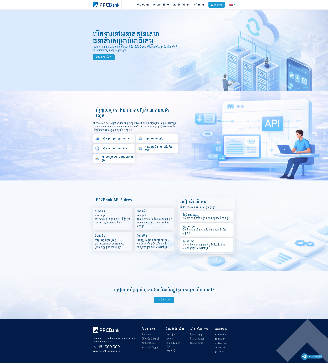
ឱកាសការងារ (147, 334)
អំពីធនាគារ (199, 4)
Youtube (221, 347)
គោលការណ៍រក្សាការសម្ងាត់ (173, 344)
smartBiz (217, 4)
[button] (232, 4)
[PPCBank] (107, 4)
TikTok (221, 351)
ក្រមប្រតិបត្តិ (170, 350)
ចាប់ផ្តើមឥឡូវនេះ (164, 299)
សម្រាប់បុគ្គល (143, 4)
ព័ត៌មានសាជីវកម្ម (148, 343)
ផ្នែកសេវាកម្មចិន (196, 343)
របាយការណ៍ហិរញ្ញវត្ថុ (150, 347)
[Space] (106, 330)
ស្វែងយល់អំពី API (103, 57)
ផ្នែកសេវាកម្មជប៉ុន (197, 339)
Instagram (222, 343)
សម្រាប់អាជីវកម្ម (161, 4)
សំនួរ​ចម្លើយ (171, 334)
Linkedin (221, 339)
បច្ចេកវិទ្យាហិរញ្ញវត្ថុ (181, 4)
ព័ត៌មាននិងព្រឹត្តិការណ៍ (150, 339)
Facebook (222, 334)
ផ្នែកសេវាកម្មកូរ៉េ (196, 334)
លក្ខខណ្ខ (169, 339)
